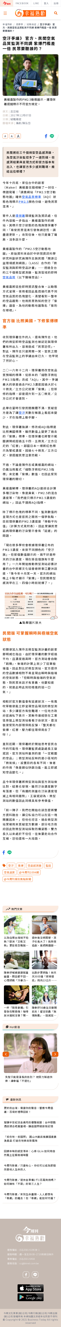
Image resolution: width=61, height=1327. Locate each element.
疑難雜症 (31, 24)
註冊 (56, 3)
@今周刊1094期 (29, 872)
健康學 (19, 24)
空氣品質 (9, 872)
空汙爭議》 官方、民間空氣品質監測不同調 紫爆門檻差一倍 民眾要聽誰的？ (30, 27)
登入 (46, 3)
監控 (48, 865)
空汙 (11, 865)
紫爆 (21, 865)
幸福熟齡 (7, 24)
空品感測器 (34, 865)
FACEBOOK (22, 3)
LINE (36, 3)
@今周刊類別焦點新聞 (17, 879)
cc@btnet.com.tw (29, 1263)
